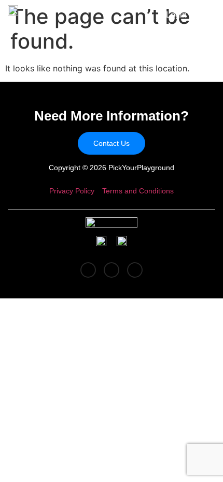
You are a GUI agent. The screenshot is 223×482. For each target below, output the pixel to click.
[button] (204, 16)
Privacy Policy (71, 191)
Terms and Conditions (138, 191)
